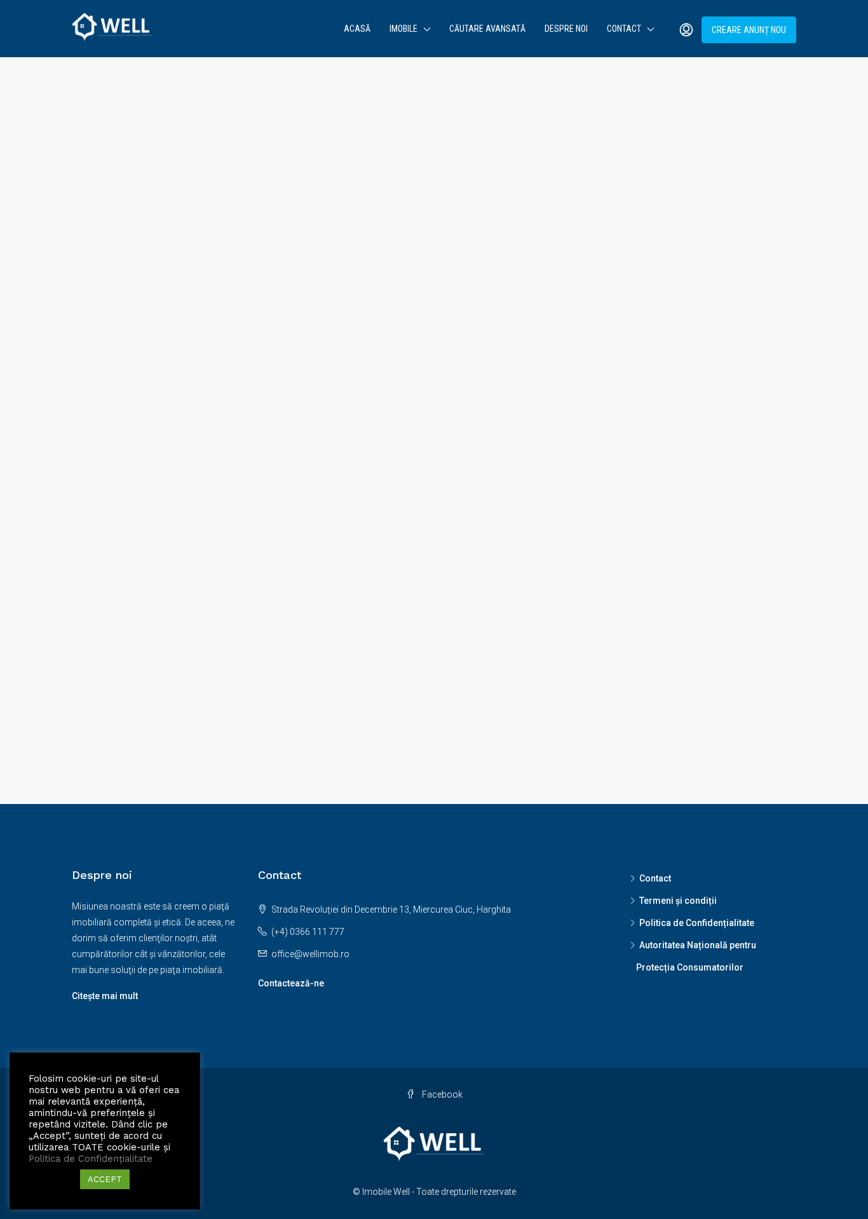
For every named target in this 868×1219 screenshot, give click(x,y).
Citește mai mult (105, 996)
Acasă (357, 29)
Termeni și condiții (678, 901)
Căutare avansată (487, 29)
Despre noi (566, 29)
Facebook (441, 1094)
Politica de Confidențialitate (696, 923)
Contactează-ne (291, 983)
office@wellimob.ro (310, 954)
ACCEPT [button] (105, 1179)
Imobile (403, 29)
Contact (624, 29)
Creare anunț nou (749, 30)
